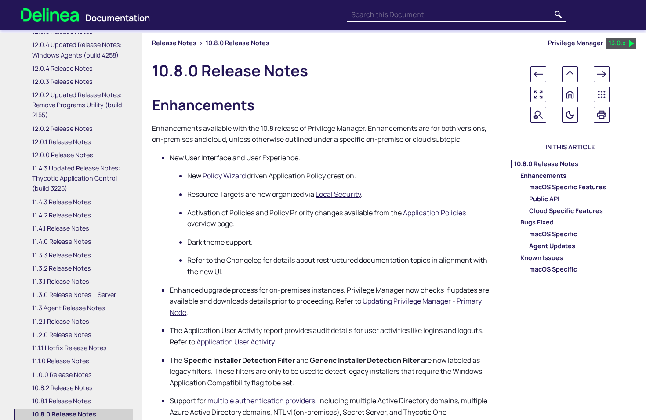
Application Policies (434, 212)
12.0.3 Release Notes (62, 81)
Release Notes (174, 43)
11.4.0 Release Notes (61, 241)
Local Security (338, 194)
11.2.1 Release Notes (60, 321)
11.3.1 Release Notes (60, 281)
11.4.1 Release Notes (60, 228)
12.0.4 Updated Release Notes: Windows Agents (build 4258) (77, 49)
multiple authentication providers (261, 401)
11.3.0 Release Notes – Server (74, 294)
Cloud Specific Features (566, 211)
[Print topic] (601, 114)
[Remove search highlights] (538, 114)
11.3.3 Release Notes (61, 255)
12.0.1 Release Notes (61, 142)
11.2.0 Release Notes (61, 334)
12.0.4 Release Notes (62, 68)
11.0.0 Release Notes (62, 374)
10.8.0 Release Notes (64, 414)
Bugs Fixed (537, 223)
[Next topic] (601, 74)
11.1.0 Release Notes (60, 361)
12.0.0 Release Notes (62, 155)
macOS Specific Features (567, 188)
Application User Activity (235, 342)
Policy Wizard (224, 176)
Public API (544, 199)
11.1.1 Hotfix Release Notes (69, 348)
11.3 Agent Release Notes (68, 308)
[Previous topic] (538, 74)
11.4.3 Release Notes (61, 202)
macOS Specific (553, 235)
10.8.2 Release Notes (62, 388)
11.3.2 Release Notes (61, 268)
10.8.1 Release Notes (61, 401)
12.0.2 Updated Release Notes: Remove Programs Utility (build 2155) (77, 105)
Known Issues (541, 258)
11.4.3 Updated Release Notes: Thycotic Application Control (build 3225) (76, 178)
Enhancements (543, 176)
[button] (558, 15)
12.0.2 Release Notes (62, 128)
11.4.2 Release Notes (61, 215)
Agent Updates (552, 246)
